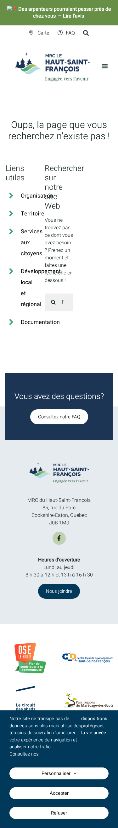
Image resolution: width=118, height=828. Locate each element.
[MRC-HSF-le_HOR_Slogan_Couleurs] (59, 461)
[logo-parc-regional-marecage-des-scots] (87, 696)
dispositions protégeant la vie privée (94, 725)
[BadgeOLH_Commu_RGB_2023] (30, 645)
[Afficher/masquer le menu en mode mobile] (105, 66)
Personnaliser (56, 773)
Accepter (59, 793)
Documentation (40, 322)
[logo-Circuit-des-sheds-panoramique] (30, 688)
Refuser (59, 812)
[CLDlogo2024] (87, 655)
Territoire (32, 214)
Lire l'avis (74, 16)
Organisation (37, 196)
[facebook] (59, 538)
